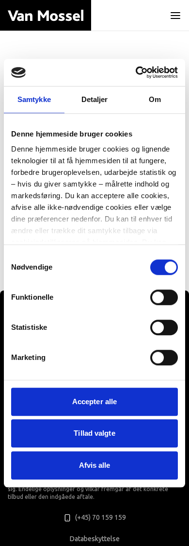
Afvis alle (94, 465)
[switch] (164, 297)
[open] (175, 15)
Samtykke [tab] (34, 99)
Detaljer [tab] (94, 99)
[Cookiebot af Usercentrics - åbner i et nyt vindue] (136, 72)
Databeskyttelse (95, 539)
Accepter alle (94, 401)
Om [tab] (155, 99)
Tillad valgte (94, 433)
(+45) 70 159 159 (100, 517)
